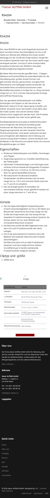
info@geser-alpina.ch (29, 2)
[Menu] (46, 7)
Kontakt (5, 466)
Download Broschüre (25, 335)
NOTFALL (5, 471)
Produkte (5, 453)
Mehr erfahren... (8, 364)
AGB (46, 493)
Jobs (3, 462)
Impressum (38, 493)
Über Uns (5, 449)
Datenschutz (26, 493)
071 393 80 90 (16, 2)
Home (4, 445)
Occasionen (6, 475)
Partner (5, 458)
